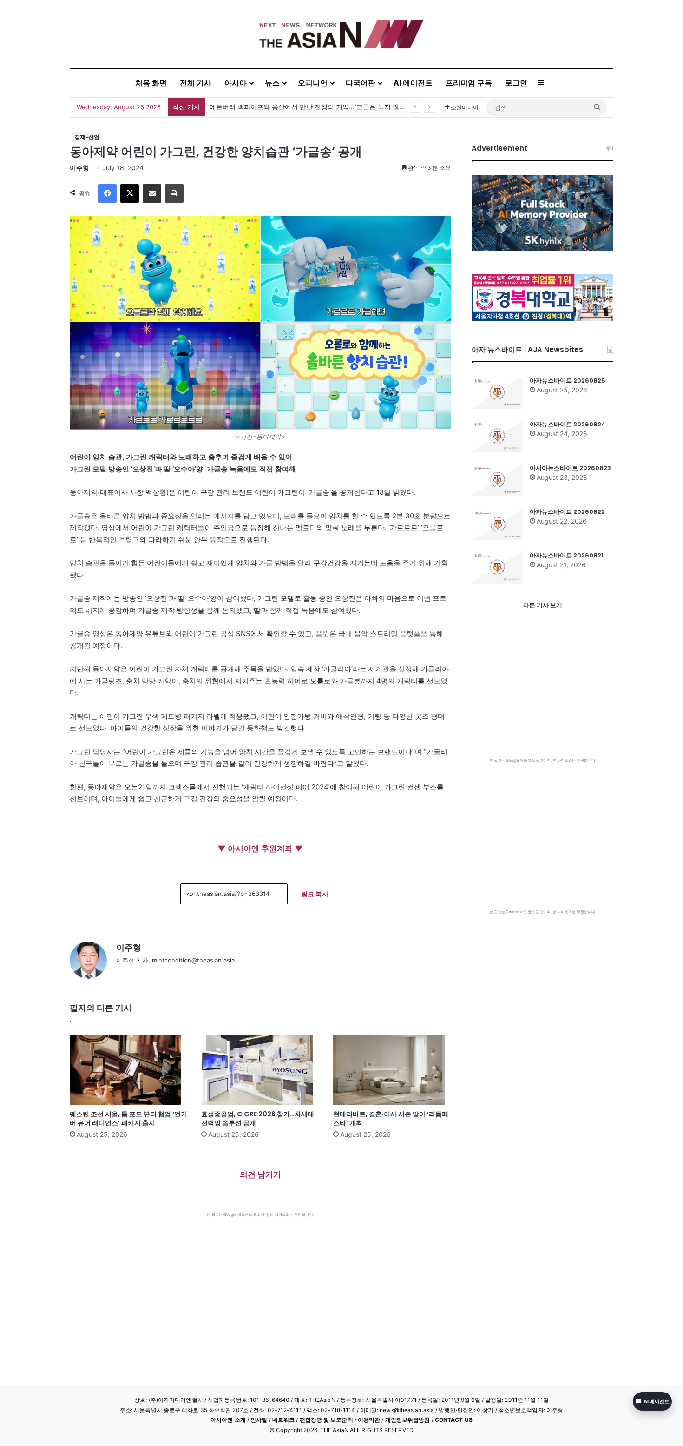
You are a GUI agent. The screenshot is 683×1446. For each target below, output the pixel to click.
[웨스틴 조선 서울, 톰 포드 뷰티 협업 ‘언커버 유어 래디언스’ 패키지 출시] (128, 1070)
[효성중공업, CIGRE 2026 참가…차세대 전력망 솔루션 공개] (260, 1070)
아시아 (235, 82)
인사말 (258, 1419)
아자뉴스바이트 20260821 (567, 555)
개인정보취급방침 (407, 1419)
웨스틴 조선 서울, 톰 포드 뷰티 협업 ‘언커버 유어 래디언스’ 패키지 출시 (128, 1118)
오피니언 (313, 82)
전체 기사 (195, 82)
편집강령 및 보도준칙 (326, 1419)
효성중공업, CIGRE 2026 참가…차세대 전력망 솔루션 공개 (257, 1118)
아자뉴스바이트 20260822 (567, 511)
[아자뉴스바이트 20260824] (497, 436)
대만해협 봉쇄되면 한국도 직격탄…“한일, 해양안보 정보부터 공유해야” (312, 107)
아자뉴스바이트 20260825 (567, 380)
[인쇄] (174, 193)
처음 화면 (151, 82)
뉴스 (272, 82)
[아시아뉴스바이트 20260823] (497, 480)
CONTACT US (454, 1419)
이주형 (79, 168)
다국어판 (360, 82)
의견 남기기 (260, 1174)
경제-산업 (86, 136)
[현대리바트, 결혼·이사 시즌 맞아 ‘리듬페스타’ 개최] (392, 1070)
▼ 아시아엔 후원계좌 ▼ (260, 848)
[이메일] (152, 193)
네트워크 (283, 1419)
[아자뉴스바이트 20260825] (497, 392)
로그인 (516, 82)
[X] (129, 193)
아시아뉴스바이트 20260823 (570, 468)
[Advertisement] (260, 1287)
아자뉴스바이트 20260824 (568, 424)
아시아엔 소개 (228, 1419)
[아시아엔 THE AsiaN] (341, 34)
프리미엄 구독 (469, 82)
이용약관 (369, 1419)
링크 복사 (314, 894)
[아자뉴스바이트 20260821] (497, 567)
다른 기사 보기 (542, 605)
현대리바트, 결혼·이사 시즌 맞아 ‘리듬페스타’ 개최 (390, 1118)
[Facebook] (107, 193)
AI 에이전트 (413, 82)
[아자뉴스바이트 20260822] (497, 523)
